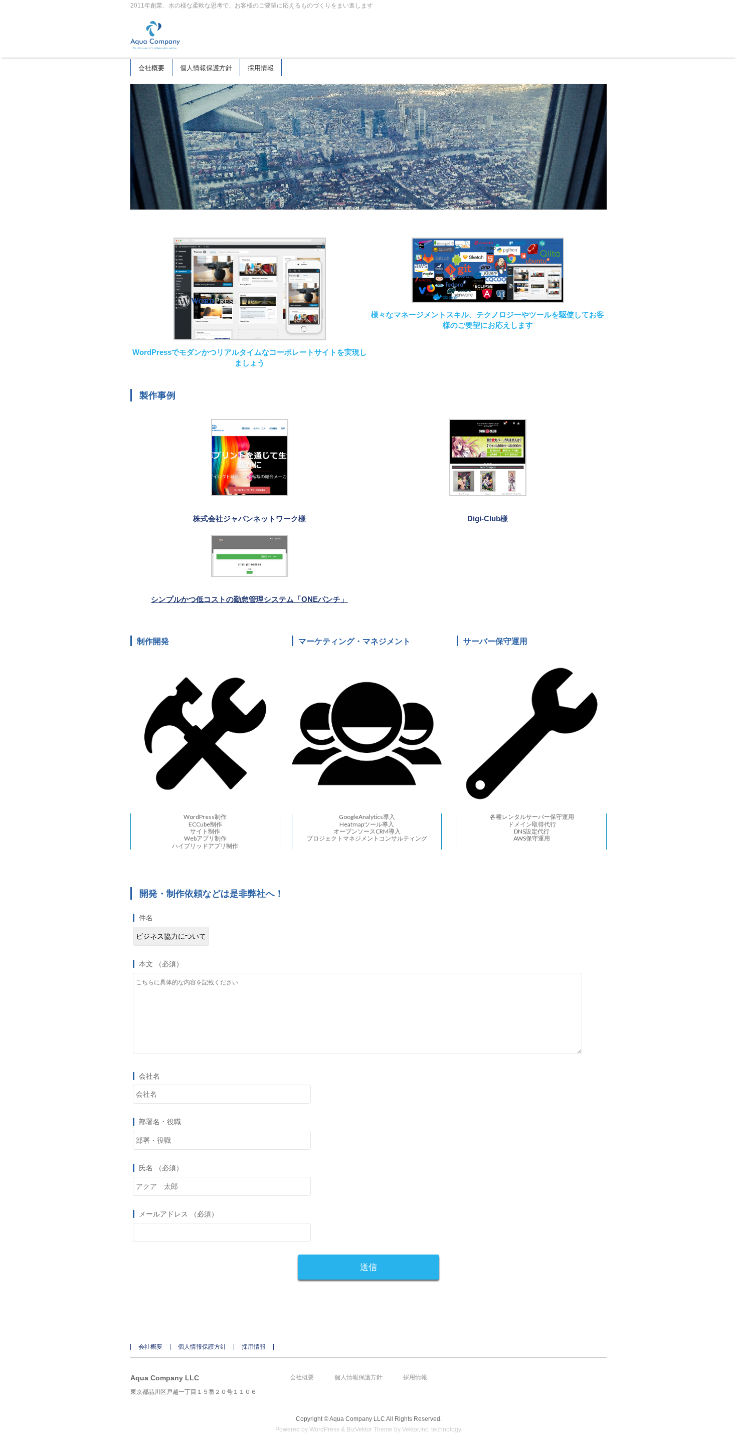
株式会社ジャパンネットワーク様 (249, 518)
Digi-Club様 (487, 518)
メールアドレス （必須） (178, 1214)
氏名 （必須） (161, 1168)
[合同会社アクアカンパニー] (155, 39)
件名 (146, 918)
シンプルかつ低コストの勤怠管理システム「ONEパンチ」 (249, 599)
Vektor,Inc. (416, 1429)
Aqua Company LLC (357, 1418)
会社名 (149, 1076)
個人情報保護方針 (202, 1346)
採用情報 (254, 1346)
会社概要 (150, 1346)
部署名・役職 (160, 1122)
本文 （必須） (161, 964)
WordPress (324, 1429)
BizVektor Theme (369, 1429)
